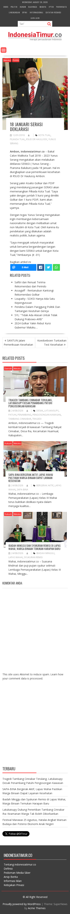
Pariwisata (61, 6)
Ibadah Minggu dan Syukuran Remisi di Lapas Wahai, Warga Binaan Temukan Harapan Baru (34, 547)
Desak (39, 410)
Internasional (36, 12)
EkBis (5, 6)
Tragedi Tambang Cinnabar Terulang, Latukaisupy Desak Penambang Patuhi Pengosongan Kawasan (30, 403)
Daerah (8, 368)
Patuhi (12, 414)
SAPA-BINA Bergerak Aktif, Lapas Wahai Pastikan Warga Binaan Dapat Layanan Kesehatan (30, 477)
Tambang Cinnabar (19, 418)
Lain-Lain (35, 18)
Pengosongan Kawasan (46, 414)
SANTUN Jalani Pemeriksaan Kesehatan (18, 342)
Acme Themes (37, 908)
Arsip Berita (11, 877)
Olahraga (32, 6)
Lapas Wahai (15, 557)
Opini (24, 12)
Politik (14, 6)
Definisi (8, 868)
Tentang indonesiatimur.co (20, 864)
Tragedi (36, 418)
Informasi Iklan (13, 881)
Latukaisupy (51, 410)
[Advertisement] (35, 726)
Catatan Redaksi (53, 12)
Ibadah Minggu (45, 553)
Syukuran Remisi (33, 557)
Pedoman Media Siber (17, 872)
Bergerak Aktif (45, 485)
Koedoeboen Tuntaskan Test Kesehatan (51, 342)
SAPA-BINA (22, 489)
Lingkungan (14, 12)
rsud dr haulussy (36, 139)
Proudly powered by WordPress (22, 904)
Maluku (7, 60)
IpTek (51, 6)
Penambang (24, 414)
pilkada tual (17, 139)
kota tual (44, 135)
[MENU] (3, 50)
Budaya (43, 6)
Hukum (23, 6)
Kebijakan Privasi (14, 885)
